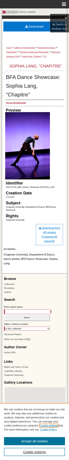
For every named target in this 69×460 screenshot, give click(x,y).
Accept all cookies (34, 441)
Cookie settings (49, 425)
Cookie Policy (48, 429)
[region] (34, 431)
